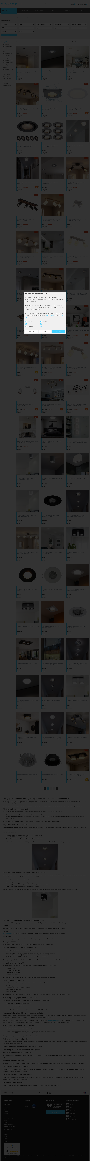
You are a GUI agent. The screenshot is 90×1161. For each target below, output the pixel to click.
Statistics (44, 321)
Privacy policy (50, 315)
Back (41, 327)
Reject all (31, 332)
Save (45, 332)
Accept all (58, 332)
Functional (30, 327)
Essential (30, 321)
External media (31, 324)
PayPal (44, 324)
